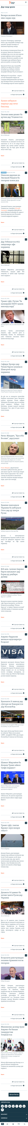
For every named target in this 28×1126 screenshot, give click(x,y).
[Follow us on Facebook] (6, 1106)
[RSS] (24, 1106)
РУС (19, 1124)
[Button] (18, 91)
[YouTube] (13, 1124)
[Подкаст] (2, 1109)
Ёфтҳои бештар (14, 1094)
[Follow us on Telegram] (20, 1106)
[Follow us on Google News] (2, 1106)
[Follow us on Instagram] (13, 1106)
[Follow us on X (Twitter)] (16, 1106)
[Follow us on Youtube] (9, 1106)
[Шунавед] (7, 1124)
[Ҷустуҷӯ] (24, 1124)
